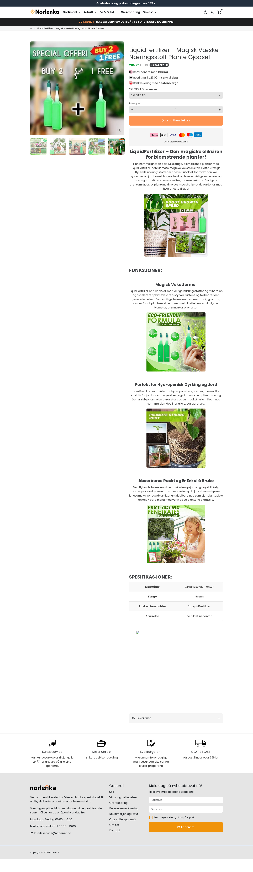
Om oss (150, 12)
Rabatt (90, 12)
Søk (111, 792)
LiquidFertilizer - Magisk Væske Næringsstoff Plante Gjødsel (70, 28)
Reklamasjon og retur (123, 814)
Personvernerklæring (123, 808)
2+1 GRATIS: (143, 89)
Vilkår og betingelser (123, 797)
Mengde (134, 103)
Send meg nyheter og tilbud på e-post (174, 817)
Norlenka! (54, 852)
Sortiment (72, 12)
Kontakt (114, 830)
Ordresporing (130, 12)
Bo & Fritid (108, 12)
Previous (34, 88)
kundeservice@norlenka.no (50, 833)
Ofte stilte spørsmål (122, 819)
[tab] (176, 718)
